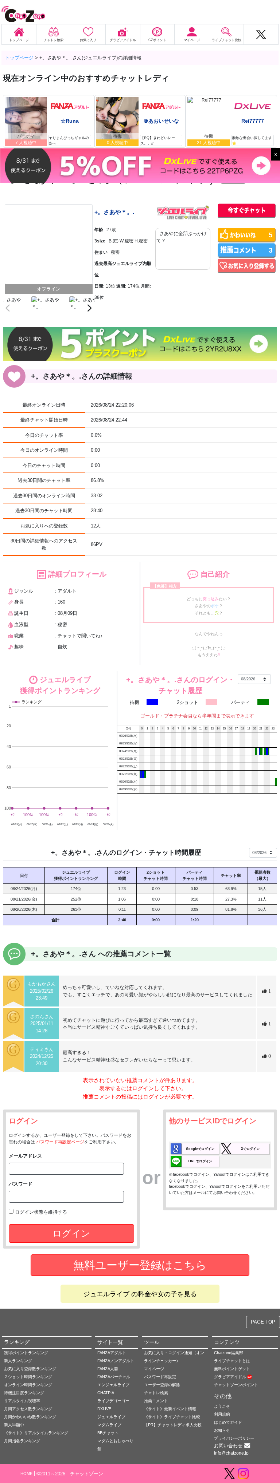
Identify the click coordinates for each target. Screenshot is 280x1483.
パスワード (20, 1184)
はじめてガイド (228, 1422)
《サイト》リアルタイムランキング (36, 1433)
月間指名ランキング (22, 1441)
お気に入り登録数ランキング (30, 1369)
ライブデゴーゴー (113, 1401)
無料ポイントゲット (232, 1369)
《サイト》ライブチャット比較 (172, 1417)
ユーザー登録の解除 (162, 1385)
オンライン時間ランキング (28, 1385)
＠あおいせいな (161, 121)
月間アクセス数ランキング (28, 1409)
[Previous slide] (8, 308)
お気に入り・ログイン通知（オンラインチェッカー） (174, 1356)
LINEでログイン (200, 1161)
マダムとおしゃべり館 (115, 1445)
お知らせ (222, 1430)
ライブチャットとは (232, 1361)
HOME (26, 1473)
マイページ (154, 1369)
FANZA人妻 (107, 1369)
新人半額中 (14, 1425)
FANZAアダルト (111, 1352)
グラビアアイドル (230, 1377)
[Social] (261, 34)
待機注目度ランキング (24, 1393)
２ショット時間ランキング (28, 1377)
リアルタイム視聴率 (22, 1401)
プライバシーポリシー (234, 1438)
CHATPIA (105, 1393)
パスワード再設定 (160, 1377)
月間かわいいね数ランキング (30, 1417)
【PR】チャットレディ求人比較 (173, 1425)
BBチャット (107, 1433)
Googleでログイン (200, 1149)
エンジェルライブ (113, 1385)
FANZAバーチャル (113, 1377)
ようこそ (222, 1406)
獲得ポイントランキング (26, 1352)
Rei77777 (252, 121)
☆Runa (70, 121)
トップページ (19, 57)
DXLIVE (104, 1409)
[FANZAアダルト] (69, 106)
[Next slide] (89, 308)
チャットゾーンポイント (236, 1385)
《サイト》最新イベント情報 (170, 1409)
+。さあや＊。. (114, 212)
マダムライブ (109, 1425)
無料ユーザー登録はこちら (140, 1265)
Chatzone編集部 (228, 1352)
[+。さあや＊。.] (49, 244)
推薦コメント (156, 1401)
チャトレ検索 (156, 1393)
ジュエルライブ (111, 1417)
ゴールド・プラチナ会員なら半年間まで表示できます (197, 716)
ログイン (71, 1233)
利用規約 (222, 1414)
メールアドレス (25, 1156)
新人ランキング (18, 1361)
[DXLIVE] (253, 106)
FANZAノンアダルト (115, 1361)
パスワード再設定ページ (60, 1141)
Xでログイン (250, 1149)
